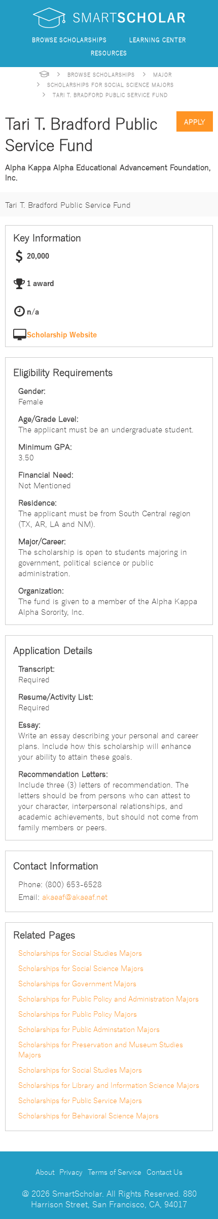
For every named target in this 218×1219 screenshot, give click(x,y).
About (44, 1172)
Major (162, 74)
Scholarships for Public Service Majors (80, 1100)
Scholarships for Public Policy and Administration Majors (108, 998)
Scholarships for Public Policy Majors (77, 1014)
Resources (109, 52)
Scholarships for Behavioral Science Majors (88, 1115)
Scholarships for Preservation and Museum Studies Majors (100, 1049)
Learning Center (157, 39)
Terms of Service (114, 1172)
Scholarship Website (62, 335)
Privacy (71, 1172)
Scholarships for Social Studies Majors (80, 953)
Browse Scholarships (69, 39)
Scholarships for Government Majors (77, 983)
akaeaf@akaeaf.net (74, 896)
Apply (194, 121)
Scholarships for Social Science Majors (110, 84)
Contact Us (165, 1172)
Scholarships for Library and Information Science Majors (108, 1085)
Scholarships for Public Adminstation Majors (89, 1029)
